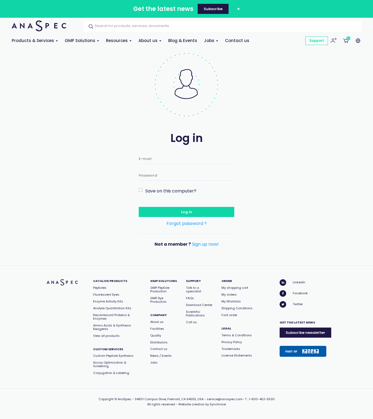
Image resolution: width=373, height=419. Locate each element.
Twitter (298, 304)
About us (148, 40)
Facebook (300, 293)
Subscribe (213, 8)
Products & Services (33, 40)
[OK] (89, 26)
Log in (186, 212)
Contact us (237, 40)
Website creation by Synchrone (202, 404)
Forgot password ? (187, 223)
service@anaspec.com (224, 399)
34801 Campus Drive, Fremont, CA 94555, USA (169, 399)
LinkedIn (299, 282)
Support (316, 40)
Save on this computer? (170, 191)
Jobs (209, 40)
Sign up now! (205, 244)
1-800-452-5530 (262, 399)
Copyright (106, 399)
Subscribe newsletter (305, 332)
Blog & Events (182, 40)
